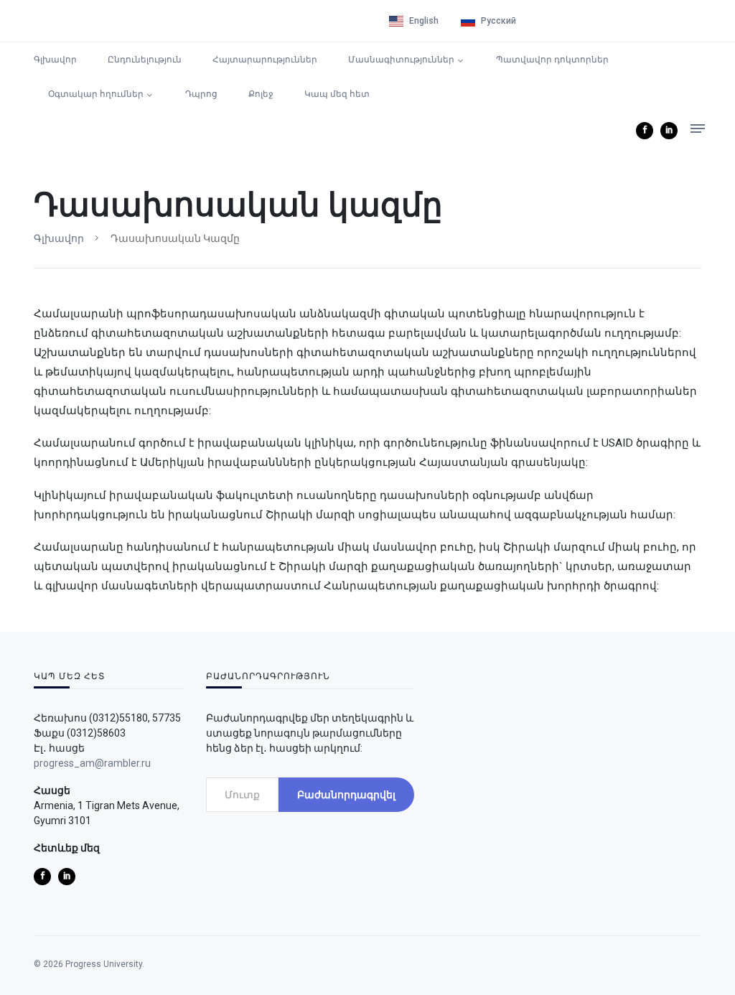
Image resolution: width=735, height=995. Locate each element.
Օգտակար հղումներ (96, 94)
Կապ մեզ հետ (337, 94)
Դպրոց (201, 94)
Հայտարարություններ (264, 60)
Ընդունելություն (145, 60)
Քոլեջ (260, 94)
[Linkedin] (669, 130)
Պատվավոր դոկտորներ (552, 60)
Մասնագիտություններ (401, 60)
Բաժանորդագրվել (346, 794)
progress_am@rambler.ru (92, 763)
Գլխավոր (55, 60)
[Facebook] (644, 130)
